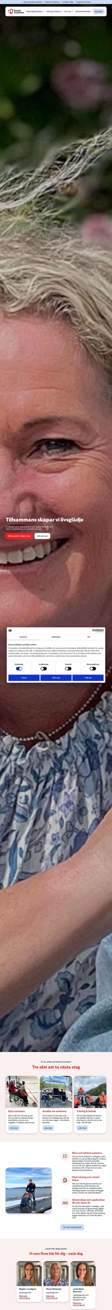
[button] (36, 11)
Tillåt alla (88, 678)
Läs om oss (42, 536)
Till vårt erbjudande (72, 1227)
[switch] (44, 668)
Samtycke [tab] (23, 637)
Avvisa (24, 678)
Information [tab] (56, 637)
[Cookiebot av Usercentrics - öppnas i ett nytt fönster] (94, 630)
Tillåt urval (56, 678)
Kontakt (98, 11)
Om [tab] (88, 637)
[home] (16, 11)
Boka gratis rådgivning (19, 536)
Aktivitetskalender (83, 11)
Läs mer (14, 1128)
